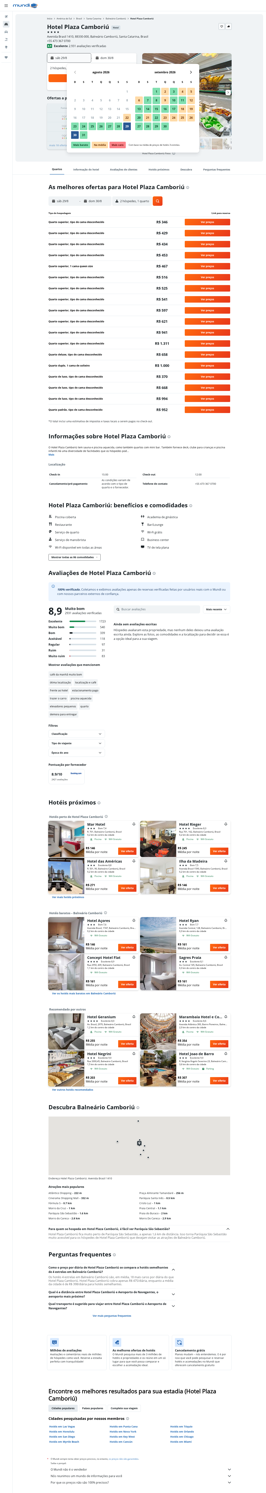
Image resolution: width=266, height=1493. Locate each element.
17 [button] (83, 118)
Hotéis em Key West (122, 1436)
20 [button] (109, 118)
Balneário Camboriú (116, 18)
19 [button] (101, 118)
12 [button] (101, 109)
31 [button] (83, 135)
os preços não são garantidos (123, 1458)
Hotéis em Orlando (182, 1431)
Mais (51, 454)
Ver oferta (127, 851)
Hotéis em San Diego (62, 1436)
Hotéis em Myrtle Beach (64, 1441)
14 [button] (118, 109)
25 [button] (92, 126)
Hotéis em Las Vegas (62, 1426)
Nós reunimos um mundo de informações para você (86, 1476)
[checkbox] (66, 776)
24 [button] (83, 126)
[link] (68, 897)
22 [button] (127, 118)
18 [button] (92, 118)
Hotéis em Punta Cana (124, 1426)
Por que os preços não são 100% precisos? (80, 1482)
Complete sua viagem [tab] (124, 1408)
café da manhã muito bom (66, 674)
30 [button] (75, 135)
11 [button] (92, 109)
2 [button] (75, 100)
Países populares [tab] (92, 1408)
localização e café (85, 682)
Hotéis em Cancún (121, 1441)
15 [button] (127, 109)
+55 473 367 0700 (58, 41)
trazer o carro (58, 698)
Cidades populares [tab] (63, 1408)
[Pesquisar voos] (6, 16)
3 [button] (84, 100)
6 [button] (110, 100)
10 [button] (83, 109)
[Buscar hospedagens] (6, 24)
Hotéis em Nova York (123, 1431)
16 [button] (75, 118)
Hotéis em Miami (181, 1441)
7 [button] (118, 100)
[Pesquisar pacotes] (6, 39)
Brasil (79, 18)
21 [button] (118, 118)
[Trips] (6, 57)
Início (49, 18)
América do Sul (64, 18)
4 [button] (92, 100)
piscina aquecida (81, 698)
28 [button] (118, 126)
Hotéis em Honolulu (61, 1431)
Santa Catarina (93, 18)
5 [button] (101, 100)
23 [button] (75, 126)
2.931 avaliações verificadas (87, 46)
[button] (6, 6)
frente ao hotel (59, 690)
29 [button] (127, 126)
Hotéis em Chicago (182, 1436)
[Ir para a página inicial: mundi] (25, 5)
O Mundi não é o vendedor (69, 1469)
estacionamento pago (85, 690)
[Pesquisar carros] (6, 31)
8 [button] (127, 100)
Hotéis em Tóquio (181, 1426)
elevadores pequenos (63, 706)
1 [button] (127, 92)
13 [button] (109, 109)
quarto (84, 706)
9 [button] (75, 109)
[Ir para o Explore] (6, 47)
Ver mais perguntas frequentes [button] (112, 1315)
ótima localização (60, 682)
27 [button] (109, 126)
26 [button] (101, 126)
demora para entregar (63, 714)
